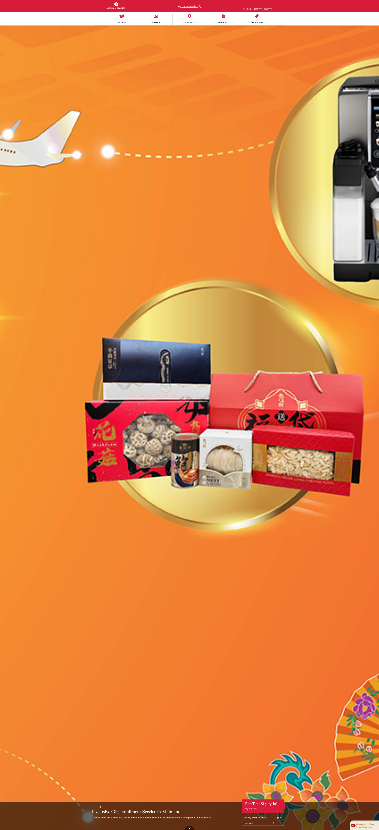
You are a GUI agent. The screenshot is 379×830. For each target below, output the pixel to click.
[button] (95, 807)
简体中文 (268, 9)
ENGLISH (247, 9)
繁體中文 (258, 9)
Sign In (278, 817)
